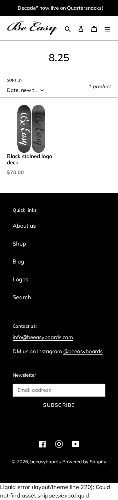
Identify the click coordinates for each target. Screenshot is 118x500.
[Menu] (107, 28)
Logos (20, 279)
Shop (19, 243)
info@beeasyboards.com (43, 337)
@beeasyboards (83, 351)
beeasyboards (45, 462)
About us (24, 225)
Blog (18, 261)
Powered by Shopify (84, 462)
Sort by (14, 80)
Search (22, 297)
